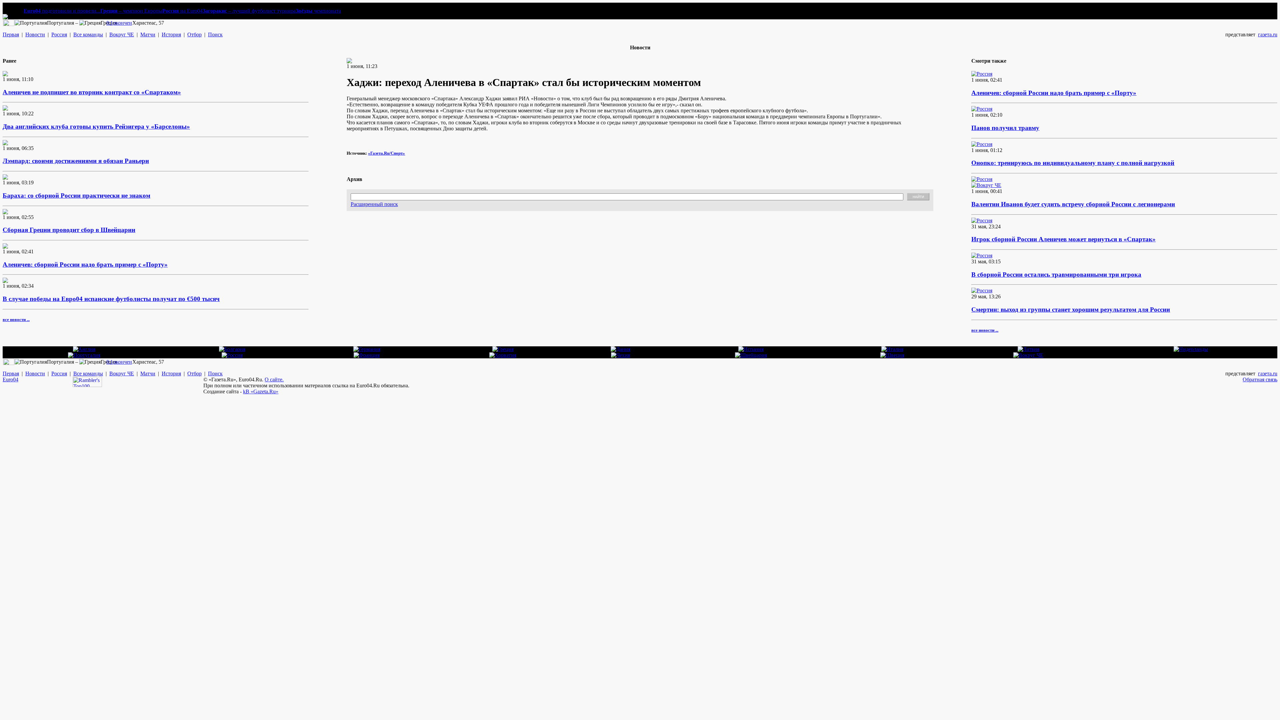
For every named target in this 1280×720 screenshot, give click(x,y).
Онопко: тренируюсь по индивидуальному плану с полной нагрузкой (1072, 162)
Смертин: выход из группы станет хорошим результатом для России (1070, 309)
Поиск (215, 34)
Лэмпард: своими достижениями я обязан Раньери (76, 160)
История (171, 34)
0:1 (109, 23)
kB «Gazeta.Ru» (260, 391)
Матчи (147, 34)
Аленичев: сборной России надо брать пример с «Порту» (85, 264)
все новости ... (16, 319)
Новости (35, 34)
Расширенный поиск (374, 204)
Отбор (194, 34)
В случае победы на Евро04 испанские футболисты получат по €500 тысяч (111, 298)
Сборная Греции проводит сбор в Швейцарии (69, 229)
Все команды (88, 34)
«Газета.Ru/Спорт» (386, 153)
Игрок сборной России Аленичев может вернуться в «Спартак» (1063, 239)
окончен (122, 23)
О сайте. (274, 379)
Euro (8, 379)
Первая (11, 34)
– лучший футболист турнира (249, 11)
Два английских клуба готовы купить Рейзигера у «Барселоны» (96, 126)
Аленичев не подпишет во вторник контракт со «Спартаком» (92, 92)
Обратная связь (1260, 379)
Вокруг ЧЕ (121, 34)
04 (15, 379)
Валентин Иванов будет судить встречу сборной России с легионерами (1073, 204)
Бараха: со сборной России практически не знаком (76, 195)
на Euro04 (182, 11)
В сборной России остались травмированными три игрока (1056, 274)
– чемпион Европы (131, 11)
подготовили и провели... (62, 11)
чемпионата (318, 11)
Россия (59, 34)
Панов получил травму (1005, 127)
